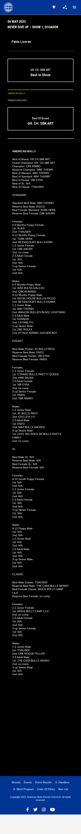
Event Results (43, 782)
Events (28, 782)
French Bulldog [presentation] (17, 100)
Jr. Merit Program (23, 789)
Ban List (63, 789)
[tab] (40, 93)
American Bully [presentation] (16, 93)
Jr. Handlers (62, 782)
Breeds (16, 782)
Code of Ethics (46, 789)
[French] (54, 7)
